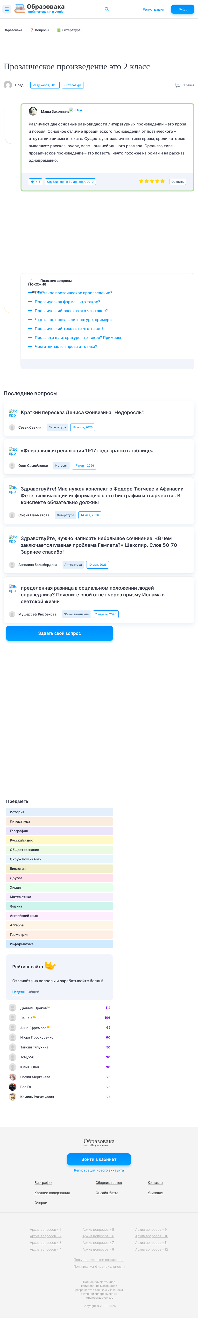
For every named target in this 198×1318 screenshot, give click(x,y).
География (19, 831)
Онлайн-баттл (107, 1193)
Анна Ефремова (33, 1028)
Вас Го (25, 1087)
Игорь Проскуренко (36, 1037)
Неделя (18, 992)
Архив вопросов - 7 (98, 1242)
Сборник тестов (109, 1182)
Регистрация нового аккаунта (99, 1170)
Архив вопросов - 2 (46, 1236)
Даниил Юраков (33, 1008)
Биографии (43, 1182)
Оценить (177, 181)
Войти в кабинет (99, 1159)
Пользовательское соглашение (99, 1260)
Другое (16, 878)
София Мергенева (35, 1077)
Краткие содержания (52, 1193)
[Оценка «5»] (162, 182)
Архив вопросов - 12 (151, 1249)
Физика (16, 906)
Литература (73, 85)
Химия (15, 887)
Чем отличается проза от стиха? (66, 346)
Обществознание (76, 614)
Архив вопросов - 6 (98, 1236)
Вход (183, 9)
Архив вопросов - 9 (151, 1229)
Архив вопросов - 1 (45, 1229)
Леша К (26, 1018)
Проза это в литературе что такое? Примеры (78, 337)
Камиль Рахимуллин (37, 1097)
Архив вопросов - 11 (151, 1242)
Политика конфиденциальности (99, 1266)
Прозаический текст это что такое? (69, 328)
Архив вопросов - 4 (46, 1249)
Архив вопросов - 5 (98, 1229)
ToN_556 (27, 1057)
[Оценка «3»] (152, 182)
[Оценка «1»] (141, 182)
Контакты (155, 1182)
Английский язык (24, 916)
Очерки (41, 1203)
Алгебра (17, 925)
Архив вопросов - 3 (46, 1242)
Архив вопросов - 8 (98, 1249)
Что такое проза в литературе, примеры (73, 319)
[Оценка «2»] (146, 182)
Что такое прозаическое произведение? (73, 292)
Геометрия (19, 934)
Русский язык (21, 840)
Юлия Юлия (30, 1067)
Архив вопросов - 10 (151, 1236)
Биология (18, 868)
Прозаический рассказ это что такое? (71, 310)
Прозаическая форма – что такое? (67, 301)
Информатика (22, 944)
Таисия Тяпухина (34, 1047)
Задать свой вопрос (59, 633)
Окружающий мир (25, 859)
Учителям (155, 1193)
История (61, 465)
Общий (33, 992)
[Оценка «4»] (157, 182)
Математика (20, 897)
